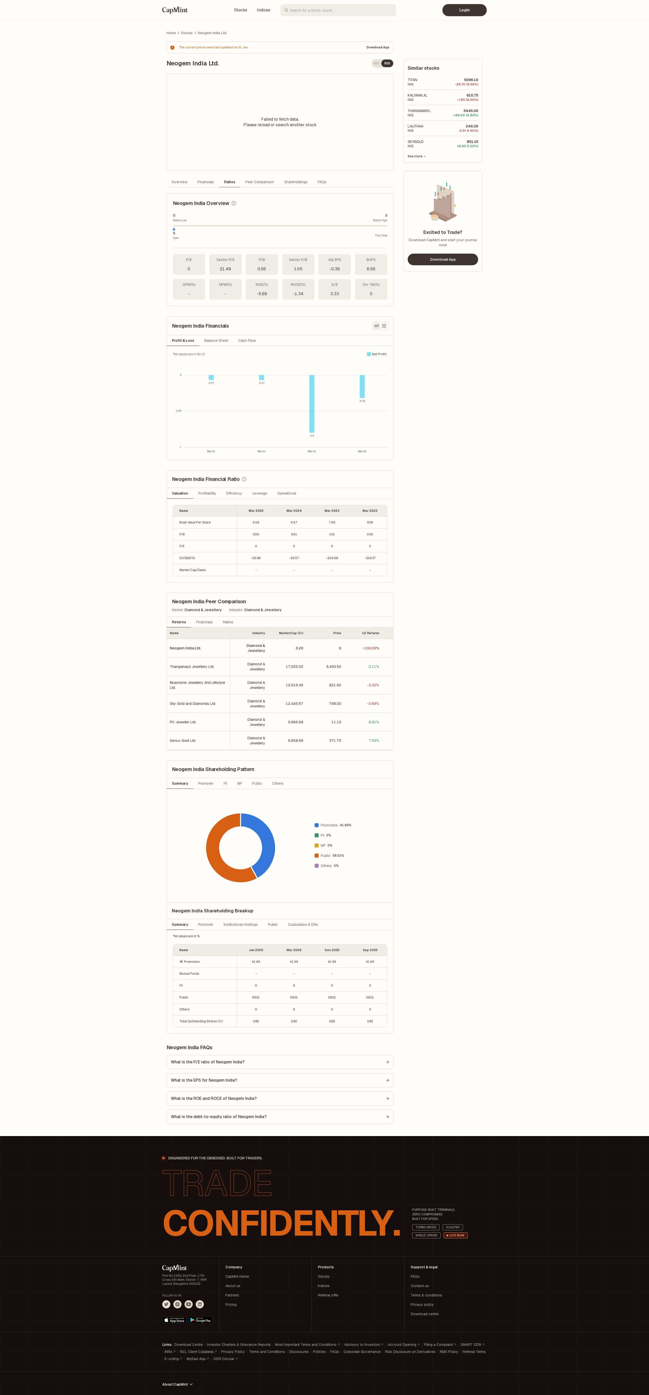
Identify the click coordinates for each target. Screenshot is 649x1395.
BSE (387, 63)
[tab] (183, 340)
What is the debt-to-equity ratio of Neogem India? (218, 1116)
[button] (205, 962)
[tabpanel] (280, 403)
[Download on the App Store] (174, 1320)
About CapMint (175, 1384)
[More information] (233, 203)
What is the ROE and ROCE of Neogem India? (214, 1098)
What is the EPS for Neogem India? (204, 1080)
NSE (376, 63)
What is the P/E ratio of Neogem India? (207, 1062)
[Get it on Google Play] (200, 1320)
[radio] (377, 326)
